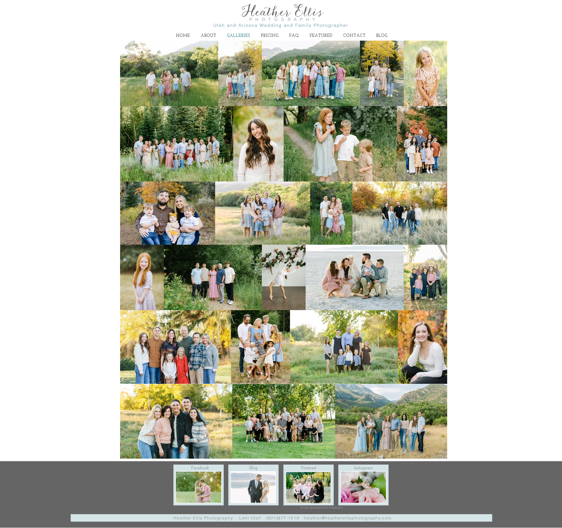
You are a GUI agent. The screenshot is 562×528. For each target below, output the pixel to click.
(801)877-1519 (282, 518)
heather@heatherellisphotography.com (348, 518)
